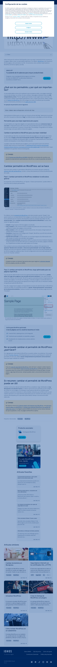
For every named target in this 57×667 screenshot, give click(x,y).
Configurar (31, 13)
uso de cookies (8, 14)
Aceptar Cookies (16, 16)
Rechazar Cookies (28, 31)
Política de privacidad (38, 14)
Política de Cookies (22, 14)
